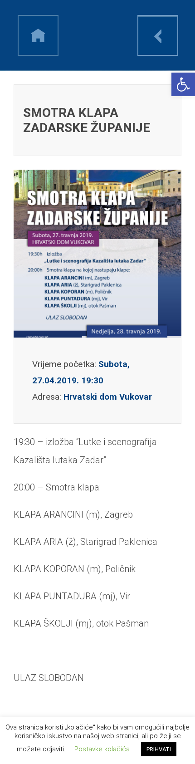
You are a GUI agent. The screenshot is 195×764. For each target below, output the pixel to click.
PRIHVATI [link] (158, 749)
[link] (183, 84)
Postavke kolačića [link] (102, 749)
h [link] (38, 35)
